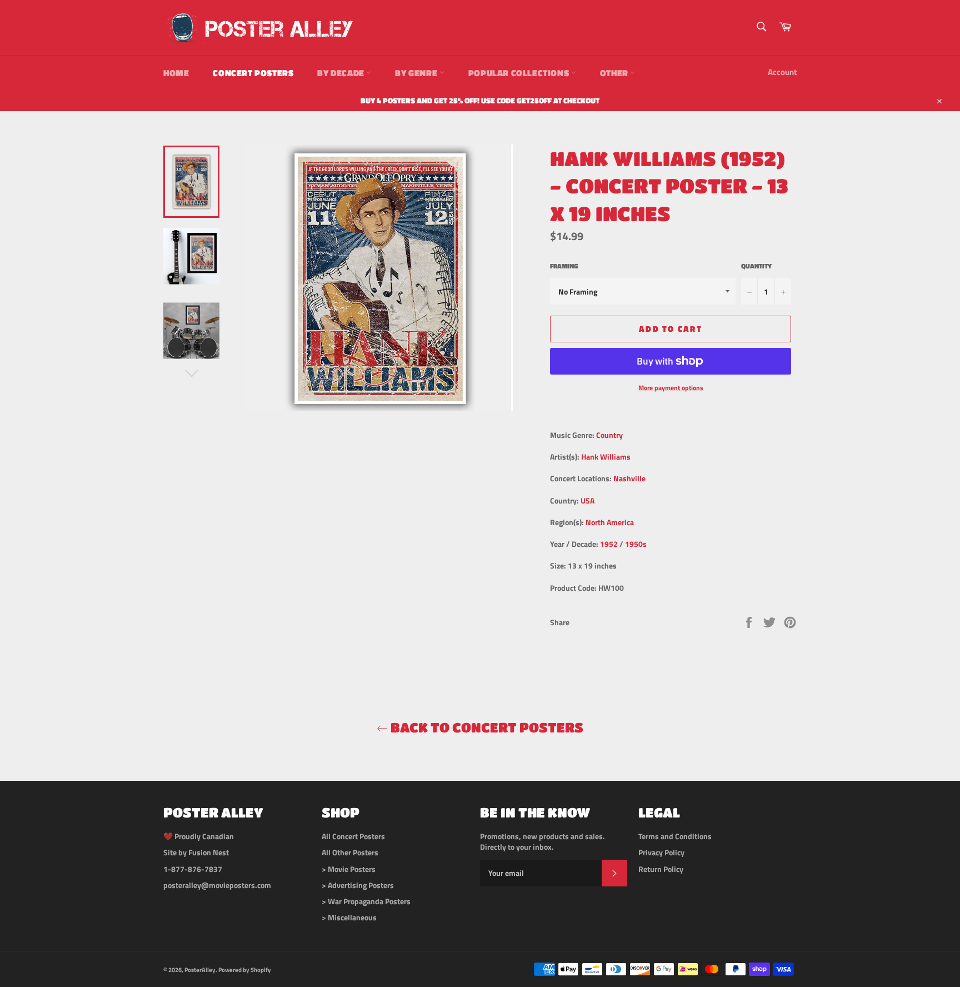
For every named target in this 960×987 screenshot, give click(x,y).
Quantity (756, 266)
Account (782, 72)
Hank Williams (606, 456)
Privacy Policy (661, 852)
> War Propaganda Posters (366, 901)
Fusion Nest (208, 852)
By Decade (341, 72)
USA (587, 500)
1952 (609, 544)
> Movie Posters (349, 869)
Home (176, 72)
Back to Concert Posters (485, 727)
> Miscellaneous (349, 917)
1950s (636, 544)
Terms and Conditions (675, 836)
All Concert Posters (353, 836)
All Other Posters (350, 852)
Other (615, 72)
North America (610, 522)
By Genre (417, 72)
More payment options (670, 388)
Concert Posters (253, 72)
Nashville (629, 478)
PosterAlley (200, 969)
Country (609, 435)
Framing (564, 266)
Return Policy (660, 869)
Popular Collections (519, 72)
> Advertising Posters (358, 885)
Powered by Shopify (244, 969)
